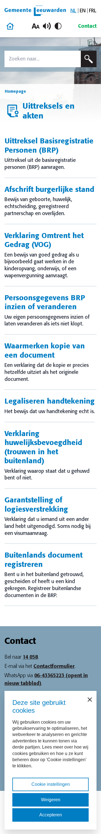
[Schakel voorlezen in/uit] (47, 26)
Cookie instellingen (50, 784)
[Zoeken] (89, 59)
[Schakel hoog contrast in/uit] (58, 26)
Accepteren (50, 814)
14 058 (30, 657)
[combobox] (42, 59)
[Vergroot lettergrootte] (36, 26)
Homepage (15, 91)
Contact (87, 26)
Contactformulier (54, 666)
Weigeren (50, 799)
